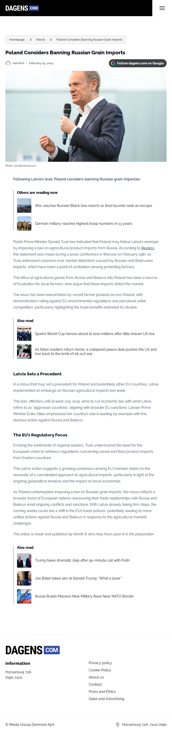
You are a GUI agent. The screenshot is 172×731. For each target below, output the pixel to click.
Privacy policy (100, 663)
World (40, 39)
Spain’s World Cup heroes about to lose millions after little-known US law (95, 334)
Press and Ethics (102, 691)
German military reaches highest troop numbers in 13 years (83, 223)
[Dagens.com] (78, 8)
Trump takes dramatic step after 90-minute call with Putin (82, 560)
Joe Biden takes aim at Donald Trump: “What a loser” (78, 578)
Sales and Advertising (106, 699)
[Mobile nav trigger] (162, 8)
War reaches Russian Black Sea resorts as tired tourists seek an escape (93, 206)
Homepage (17, 39)
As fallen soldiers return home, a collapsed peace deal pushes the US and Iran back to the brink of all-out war (96, 351)
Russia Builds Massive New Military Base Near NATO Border (84, 596)
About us (96, 677)
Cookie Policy (100, 670)
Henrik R (18, 63)
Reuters (147, 248)
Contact (95, 684)
